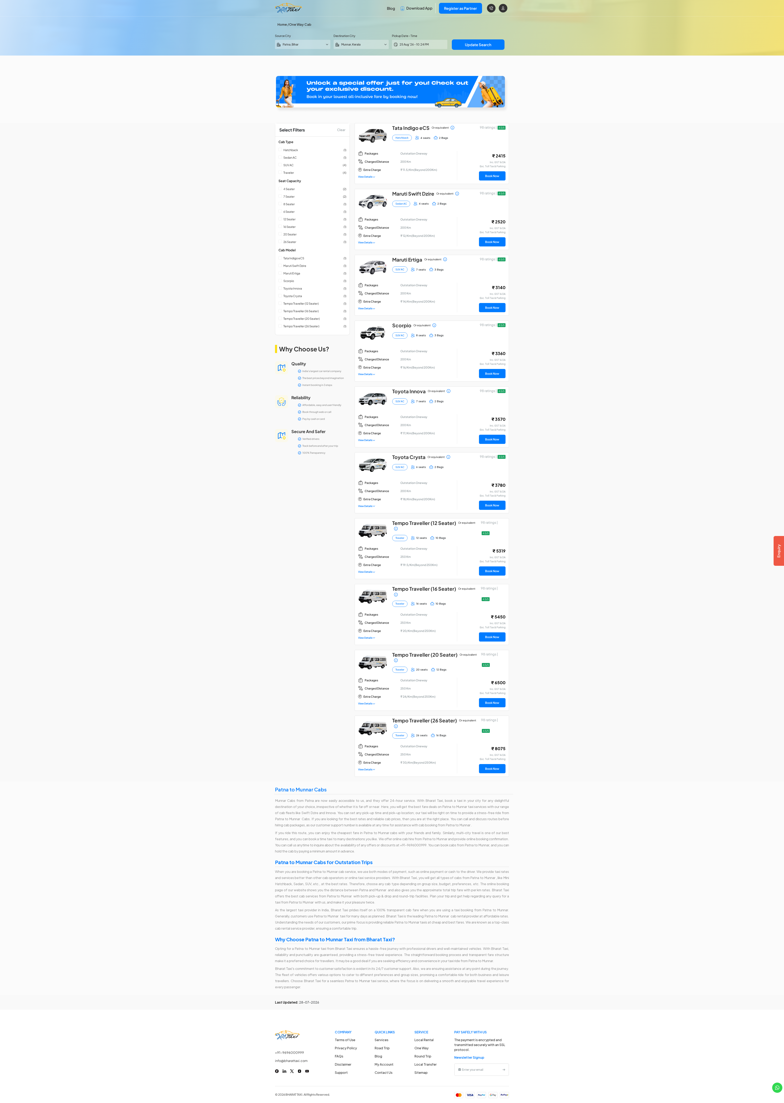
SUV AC (288, 165)
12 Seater (289, 219)
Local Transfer (425, 1064)
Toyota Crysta (292, 296)
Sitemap (421, 1072)
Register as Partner (460, 8)
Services (381, 1040)
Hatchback (290, 150)
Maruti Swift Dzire (294, 265)
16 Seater (289, 226)
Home (282, 24)
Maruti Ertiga (291, 273)
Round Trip (422, 1056)
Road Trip (382, 1048)
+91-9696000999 (289, 1052)
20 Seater (290, 234)
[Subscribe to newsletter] (504, 1069)
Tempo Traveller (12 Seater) (301, 303)
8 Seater (289, 204)
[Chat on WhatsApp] (777, 1087)
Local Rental (424, 1040)
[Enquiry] (778, 551)
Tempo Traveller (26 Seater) (301, 326)
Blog (391, 8)
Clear (341, 130)
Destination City (344, 36)
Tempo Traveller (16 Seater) (301, 311)
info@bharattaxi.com (291, 1060)
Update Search (478, 44)
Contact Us (383, 1072)
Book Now (492, 176)
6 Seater (289, 211)
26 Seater (289, 242)
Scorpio (288, 281)
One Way (421, 1048)
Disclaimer (343, 1064)
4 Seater (289, 189)
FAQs (339, 1056)
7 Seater (289, 196)
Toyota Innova (292, 288)
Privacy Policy (346, 1048)
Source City (283, 36)
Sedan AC (290, 157)
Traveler (288, 172)
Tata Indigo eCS (293, 258)
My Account (384, 1064)
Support (341, 1072)
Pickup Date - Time (404, 36)
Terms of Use (345, 1040)
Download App (419, 8)
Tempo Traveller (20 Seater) (301, 318)
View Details (365, 176)
